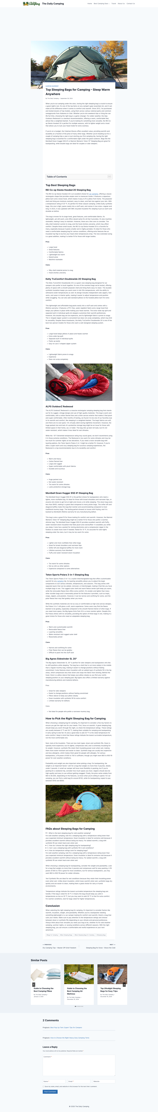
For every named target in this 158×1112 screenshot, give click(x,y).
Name (46, 1081)
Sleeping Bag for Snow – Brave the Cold (100, 946)
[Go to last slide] (33, 984)
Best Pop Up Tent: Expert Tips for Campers (66, 1027)
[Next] (124, 984)
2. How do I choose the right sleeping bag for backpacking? (69, 845)
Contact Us (131, 3)
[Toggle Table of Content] (108, 176)
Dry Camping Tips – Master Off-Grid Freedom (59, 946)
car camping (93, 194)
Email (71, 1081)
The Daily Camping (53, 98)
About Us (121, 3)
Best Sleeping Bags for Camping (84, 935)
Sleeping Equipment (52, 86)
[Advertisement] (79, 27)
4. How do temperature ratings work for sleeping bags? (67, 850)
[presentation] (46, 974)
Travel (113, 3)
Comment (48, 1057)
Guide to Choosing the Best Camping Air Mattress (77, 991)
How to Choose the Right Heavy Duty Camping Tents (69, 1038)
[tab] (75, 1006)
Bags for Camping (52, 935)
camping (60, 581)
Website (96, 1081)
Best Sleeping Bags (66, 935)
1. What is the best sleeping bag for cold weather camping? (69, 833)
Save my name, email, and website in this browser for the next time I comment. (71, 1086)
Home (90, 3)
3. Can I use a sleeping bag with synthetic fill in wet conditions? (70, 848)
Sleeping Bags (101, 935)
